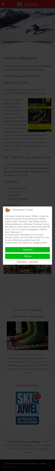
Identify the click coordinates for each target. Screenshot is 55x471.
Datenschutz (22, 262)
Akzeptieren (28, 250)
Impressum (33, 262)
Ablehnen (28, 256)
